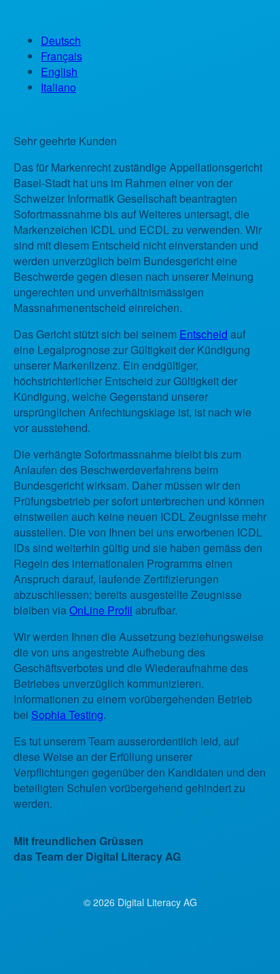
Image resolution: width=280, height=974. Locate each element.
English (59, 71)
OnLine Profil (101, 610)
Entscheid (203, 334)
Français (61, 56)
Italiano (58, 87)
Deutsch (61, 40)
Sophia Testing (67, 714)
